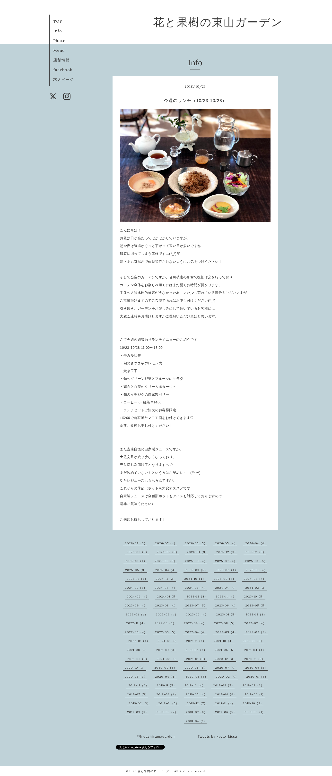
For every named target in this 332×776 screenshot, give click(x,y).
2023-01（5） (226, 614)
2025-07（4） (226, 561)
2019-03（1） (255, 694)
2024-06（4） (166, 587)
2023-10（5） (254, 596)
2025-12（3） (226, 552)
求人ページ (63, 79)
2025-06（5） (256, 561)
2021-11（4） (196, 641)
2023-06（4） (226, 605)
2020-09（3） (165, 667)
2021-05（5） (225, 650)
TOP (57, 21)
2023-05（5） (256, 605)
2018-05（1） (255, 712)
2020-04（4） (166, 676)
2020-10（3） (135, 667)
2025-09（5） (166, 561)
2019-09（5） (224, 685)
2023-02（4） (197, 614)
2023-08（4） (166, 605)
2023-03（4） (167, 614)
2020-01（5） (257, 676)
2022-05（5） (166, 632)
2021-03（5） (138, 659)
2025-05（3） (136, 570)
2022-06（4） (136, 632)
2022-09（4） (195, 623)
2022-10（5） (165, 623)
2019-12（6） (138, 685)
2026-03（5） (138, 552)
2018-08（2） (167, 712)
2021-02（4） (167, 659)
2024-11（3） (166, 578)
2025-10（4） (136, 561)
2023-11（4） (226, 596)
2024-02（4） (138, 596)
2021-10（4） (224, 641)
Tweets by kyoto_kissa (217, 736)
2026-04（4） (256, 543)
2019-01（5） (168, 703)
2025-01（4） (256, 570)
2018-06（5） (225, 712)
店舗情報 (61, 60)
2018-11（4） (225, 703)
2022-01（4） (139, 641)
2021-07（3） (166, 650)
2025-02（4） (227, 570)
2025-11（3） (255, 552)
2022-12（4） (256, 614)
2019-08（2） (253, 685)
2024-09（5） (225, 578)
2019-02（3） (139, 703)
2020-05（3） (136, 676)
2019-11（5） (166, 685)
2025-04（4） (166, 570)
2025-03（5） (196, 570)
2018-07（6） (196, 712)
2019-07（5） (137, 694)
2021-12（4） (168, 641)
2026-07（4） (166, 543)
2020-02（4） (227, 676)
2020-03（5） (196, 676)
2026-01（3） (197, 552)
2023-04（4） (137, 614)
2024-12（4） (137, 578)
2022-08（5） (225, 623)
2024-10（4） (195, 578)
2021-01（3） (196, 659)
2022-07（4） (255, 623)
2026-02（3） (168, 552)
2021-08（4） (137, 650)
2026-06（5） (196, 543)
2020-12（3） (225, 659)
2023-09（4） (136, 605)
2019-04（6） (225, 694)
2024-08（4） (255, 578)
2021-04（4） (255, 650)
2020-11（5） (254, 659)
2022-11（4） (136, 623)
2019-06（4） (167, 694)
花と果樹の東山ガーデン (218, 22)
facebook (62, 69)
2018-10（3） (253, 703)
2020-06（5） (256, 667)
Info (57, 30)
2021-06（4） (196, 650)
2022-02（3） (256, 632)
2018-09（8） (138, 712)
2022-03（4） (226, 632)
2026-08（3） (136, 543)
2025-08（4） (196, 561)
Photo (59, 40)
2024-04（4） (226, 587)
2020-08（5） (196, 667)
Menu (59, 50)
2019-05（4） (196, 694)
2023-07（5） (196, 605)
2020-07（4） (226, 667)
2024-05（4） (196, 587)
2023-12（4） (197, 596)
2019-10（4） (194, 685)
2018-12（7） (197, 703)
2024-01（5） (167, 596)
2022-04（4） (196, 632)
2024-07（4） (136, 587)
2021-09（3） (253, 641)
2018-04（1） (196, 721)
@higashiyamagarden (156, 736)
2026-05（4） (226, 543)
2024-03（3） (256, 587)
